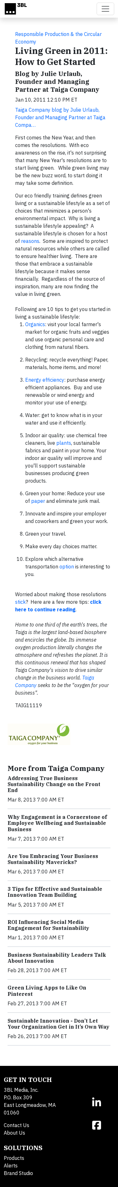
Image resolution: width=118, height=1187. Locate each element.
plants (63, 443)
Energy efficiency (44, 380)
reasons (30, 241)
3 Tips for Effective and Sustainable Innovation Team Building (55, 892)
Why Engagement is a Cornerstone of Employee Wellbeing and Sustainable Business (57, 823)
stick (20, 602)
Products (14, 1158)
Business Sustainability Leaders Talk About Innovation (57, 958)
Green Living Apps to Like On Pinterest (47, 990)
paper (38, 501)
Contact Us (16, 1125)
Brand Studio (18, 1173)
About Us (14, 1133)
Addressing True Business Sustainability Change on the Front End (54, 784)
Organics (35, 324)
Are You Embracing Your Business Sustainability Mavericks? (53, 859)
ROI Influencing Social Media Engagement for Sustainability (48, 925)
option (66, 566)
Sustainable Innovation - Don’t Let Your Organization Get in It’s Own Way (59, 1024)
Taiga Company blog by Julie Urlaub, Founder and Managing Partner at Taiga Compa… (60, 117)
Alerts (11, 1165)
